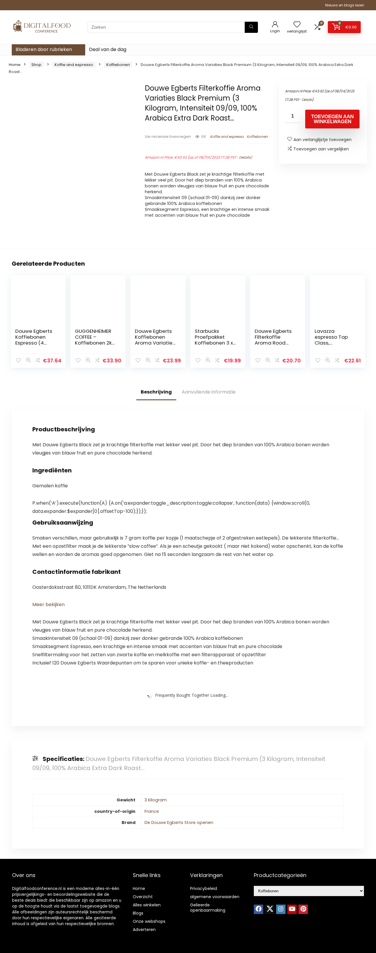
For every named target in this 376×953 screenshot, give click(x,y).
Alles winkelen (147, 905)
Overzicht (143, 897)
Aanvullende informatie (209, 392)
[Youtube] (292, 909)
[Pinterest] (303, 909)
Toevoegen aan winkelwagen (332, 119)
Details (245, 157)
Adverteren (144, 929)
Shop (36, 64)
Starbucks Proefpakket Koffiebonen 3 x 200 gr (214, 340)
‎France (152, 811)
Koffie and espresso (74, 64)
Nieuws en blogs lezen (344, 5)
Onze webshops (149, 921)
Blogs (138, 913)
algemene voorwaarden (214, 897)
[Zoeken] (251, 27)
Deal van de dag (107, 49)
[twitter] (269, 909)
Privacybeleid (203, 888)
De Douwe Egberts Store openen (179, 822)
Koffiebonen (118, 64)
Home (15, 64)
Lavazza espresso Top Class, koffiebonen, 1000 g (331, 343)
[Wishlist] (297, 25)
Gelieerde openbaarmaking (207, 907)
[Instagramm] (281, 909)
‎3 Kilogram (156, 800)
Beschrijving (156, 392)
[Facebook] (258, 909)
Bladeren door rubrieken (44, 49)
